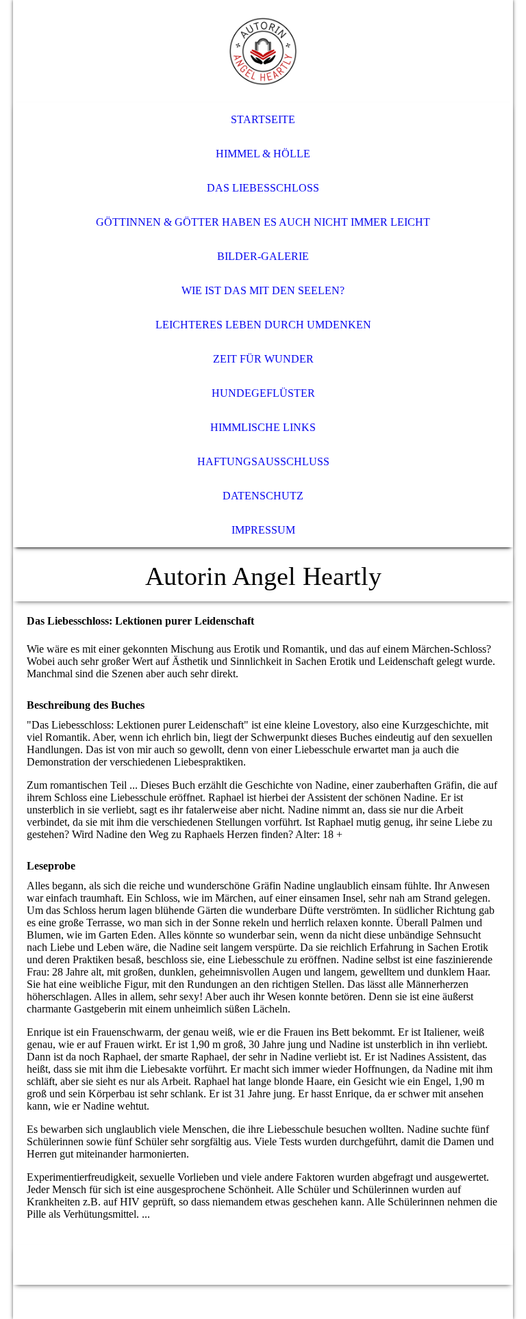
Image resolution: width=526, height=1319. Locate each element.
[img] (263, 51)
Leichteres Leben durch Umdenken (263, 324)
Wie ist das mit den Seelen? (263, 290)
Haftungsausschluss (263, 461)
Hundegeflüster (263, 393)
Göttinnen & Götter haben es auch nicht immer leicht (263, 222)
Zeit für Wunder (263, 359)
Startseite (263, 119)
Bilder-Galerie (263, 256)
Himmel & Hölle (263, 153)
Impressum (263, 530)
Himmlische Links (263, 427)
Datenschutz (263, 495)
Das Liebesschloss (263, 188)
